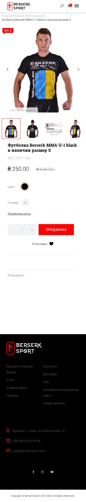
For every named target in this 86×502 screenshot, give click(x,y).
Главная (7, 15)
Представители (54, 403)
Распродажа (35, 15)
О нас (10, 380)
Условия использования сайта (61, 392)
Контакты (50, 366)
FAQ (46, 382)
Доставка (50, 374)
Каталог (19, 15)
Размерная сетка (19, 213)
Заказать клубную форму (19, 369)
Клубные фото (16, 388)
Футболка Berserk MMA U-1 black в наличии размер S (36, 19)
